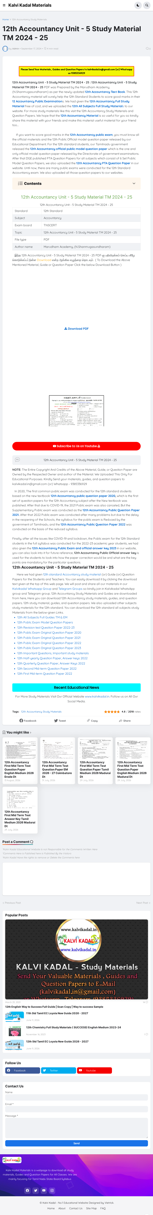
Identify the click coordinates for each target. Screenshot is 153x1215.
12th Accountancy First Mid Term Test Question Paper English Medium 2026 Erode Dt (19, 769)
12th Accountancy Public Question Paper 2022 (93, 524)
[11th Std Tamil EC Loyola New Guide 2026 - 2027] (14, 1017)
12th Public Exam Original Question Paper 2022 (49, 643)
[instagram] (52, 1191)
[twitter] (35, 1191)
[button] (5, 5)
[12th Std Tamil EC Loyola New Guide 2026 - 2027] (14, 1045)
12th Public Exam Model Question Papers (45, 622)
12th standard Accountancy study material (72, 574)
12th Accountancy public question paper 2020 (83, 496)
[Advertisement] (76, 300)
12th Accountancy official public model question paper (68, 149)
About (61, 1208)
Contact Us (75, 1208)
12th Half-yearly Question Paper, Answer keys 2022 (52, 658)
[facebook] (27, 1191)
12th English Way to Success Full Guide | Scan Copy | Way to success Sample (54, 1006)
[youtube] (44, 1191)
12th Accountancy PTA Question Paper (103, 163)
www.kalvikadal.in (97, 696)
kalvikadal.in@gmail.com (101, 69)
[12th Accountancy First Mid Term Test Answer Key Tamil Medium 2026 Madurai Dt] (19, 798)
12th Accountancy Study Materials (29, 19)
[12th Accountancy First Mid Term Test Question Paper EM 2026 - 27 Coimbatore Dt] (57, 749)
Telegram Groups (70, 589)
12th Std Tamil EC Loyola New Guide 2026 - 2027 (57, 1041)
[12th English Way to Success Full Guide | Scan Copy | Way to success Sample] (76, 959)
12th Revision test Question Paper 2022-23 (45, 627)
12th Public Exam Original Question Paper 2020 (49, 632)
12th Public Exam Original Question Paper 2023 (49, 648)
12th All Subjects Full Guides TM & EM (42, 617)
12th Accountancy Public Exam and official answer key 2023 (74, 548)
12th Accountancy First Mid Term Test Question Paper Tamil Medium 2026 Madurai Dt (95, 769)
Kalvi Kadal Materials (29, 5)
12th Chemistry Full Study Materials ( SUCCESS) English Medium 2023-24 (73, 1027)
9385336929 (78, 73)
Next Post (142, 902)
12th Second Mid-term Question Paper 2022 (46, 668)
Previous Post (13, 902)
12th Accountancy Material (79, 115)
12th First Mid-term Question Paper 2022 (44, 673)
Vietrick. (109, 1202)
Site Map (91, 1208)
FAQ (103, 1208)
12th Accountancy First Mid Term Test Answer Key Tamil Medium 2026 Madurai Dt (19, 819)
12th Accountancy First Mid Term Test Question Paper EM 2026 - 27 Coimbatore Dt (57, 769)
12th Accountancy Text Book (105, 92)
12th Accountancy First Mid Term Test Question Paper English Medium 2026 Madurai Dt (132, 769)
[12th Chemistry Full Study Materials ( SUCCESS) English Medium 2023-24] (14, 1031)
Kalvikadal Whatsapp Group (31, 589)
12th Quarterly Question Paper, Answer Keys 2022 (51, 663)
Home (5, 19)
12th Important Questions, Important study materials (53, 653)
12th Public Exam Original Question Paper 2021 (48, 638)
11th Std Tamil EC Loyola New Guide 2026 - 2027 (57, 1013)
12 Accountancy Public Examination (37, 101)
